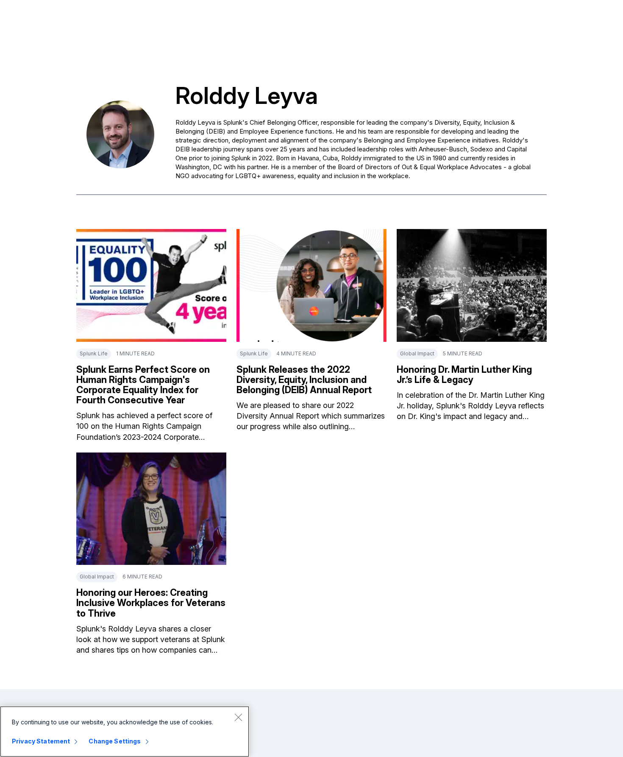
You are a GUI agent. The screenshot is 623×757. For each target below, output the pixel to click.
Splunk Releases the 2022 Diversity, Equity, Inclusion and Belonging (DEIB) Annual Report (304, 379)
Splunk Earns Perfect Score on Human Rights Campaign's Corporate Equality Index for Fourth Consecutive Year (143, 385)
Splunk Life (94, 353)
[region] (124, 731)
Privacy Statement (41, 741)
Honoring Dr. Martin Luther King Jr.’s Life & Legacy (464, 374)
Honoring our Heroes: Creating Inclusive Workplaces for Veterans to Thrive (150, 602)
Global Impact (417, 353)
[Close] (238, 717)
